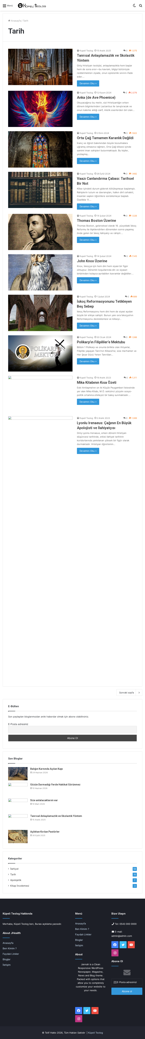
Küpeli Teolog (95, 1032)
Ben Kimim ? (10, 948)
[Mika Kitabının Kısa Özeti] (40, 394)
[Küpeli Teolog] (32, 5)
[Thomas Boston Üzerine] (40, 232)
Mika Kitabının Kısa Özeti (96, 382)
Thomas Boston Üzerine (96, 220)
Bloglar (6, 959)
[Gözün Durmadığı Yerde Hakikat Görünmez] (18, 789)
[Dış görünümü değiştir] (134, 7)
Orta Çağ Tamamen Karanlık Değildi (105, 138)
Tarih (13, 874)
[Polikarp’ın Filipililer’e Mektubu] (40, 353)
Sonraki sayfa (126, 692)
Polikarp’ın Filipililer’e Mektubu (101, 342)
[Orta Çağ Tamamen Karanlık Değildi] (40, 149)
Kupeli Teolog (86, 50)
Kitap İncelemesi (19, 885)
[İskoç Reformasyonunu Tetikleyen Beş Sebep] (40, 313)
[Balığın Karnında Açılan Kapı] (18, 773)
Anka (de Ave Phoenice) (96, 97)
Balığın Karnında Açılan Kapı (46, 768)
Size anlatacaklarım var (44, 800)
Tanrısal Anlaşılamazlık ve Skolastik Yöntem (56, 816)
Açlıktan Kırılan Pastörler (45, 831)
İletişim (7, 964)
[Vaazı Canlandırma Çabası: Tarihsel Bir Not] (40, 190)
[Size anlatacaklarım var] (18, 805)
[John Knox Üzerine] (40, 272)
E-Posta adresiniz (18, 724)
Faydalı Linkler (11, 953)
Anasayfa (15, 20)
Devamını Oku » (88, 83)
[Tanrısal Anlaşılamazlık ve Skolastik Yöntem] (40, 67)
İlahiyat (14, 868)
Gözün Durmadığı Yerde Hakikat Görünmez (55, 784)
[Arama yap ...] (140, 7)
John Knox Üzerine (92, 261)
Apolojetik (15, 880)
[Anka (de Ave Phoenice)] (40, 109)
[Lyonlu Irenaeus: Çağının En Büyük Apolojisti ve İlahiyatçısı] (40, 548)
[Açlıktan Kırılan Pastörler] (18, 836)
